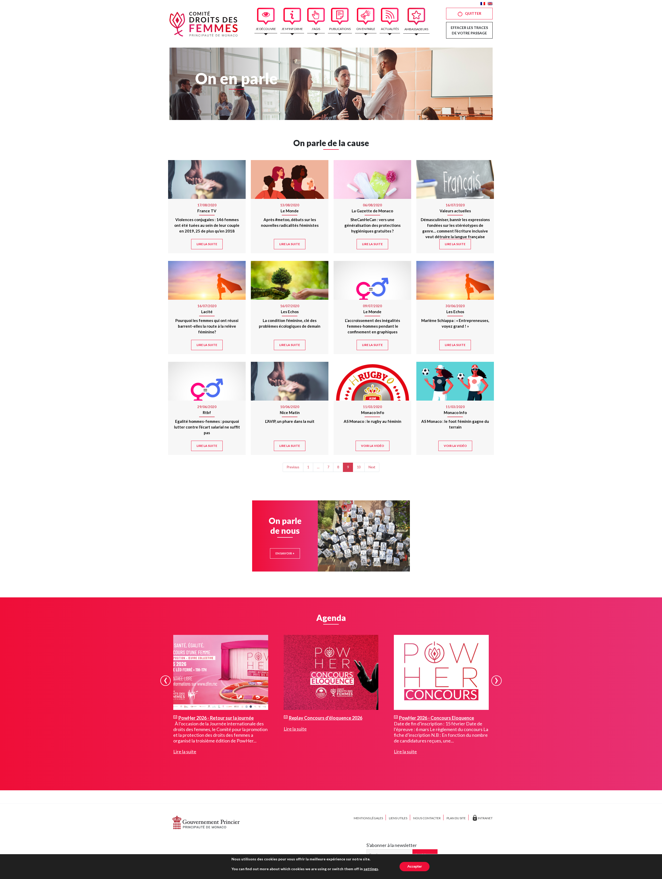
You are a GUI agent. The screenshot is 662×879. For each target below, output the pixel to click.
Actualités (390, 29)
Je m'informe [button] (292, 29)
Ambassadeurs (416, 29)
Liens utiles (398, 818)
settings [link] (371, 869)
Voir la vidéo (372, 446)
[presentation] (165, 680)
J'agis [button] (316, 29)
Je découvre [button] (266, 29)
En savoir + (285, 553)
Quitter (473, 13)
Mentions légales (368, 818)
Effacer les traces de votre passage (469, 30)
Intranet (485, 818)
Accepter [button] (414, 866)
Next (371, 467)
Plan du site (456, 818)
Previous (293, 467)
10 (358, 467)
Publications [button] (340, 29)
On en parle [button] (365, 29)
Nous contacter (427, 818)
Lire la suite (207, 244)
